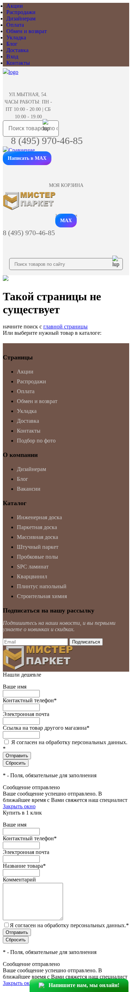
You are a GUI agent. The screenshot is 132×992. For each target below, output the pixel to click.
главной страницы (65, 326)
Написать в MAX (27, 158)
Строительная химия (42, 596)
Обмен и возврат (26, 31)
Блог (12, 44)
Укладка (16, 37)
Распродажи (21, 12)
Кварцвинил (32, 576)
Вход (12, 56)
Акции (14, 6)
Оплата (15, 25)
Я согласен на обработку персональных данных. (69, 925)
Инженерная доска (39, 517)
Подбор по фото (36, 441)
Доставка (17, 50)
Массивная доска (37, 537)
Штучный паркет (37, 547)
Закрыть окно (19, 806)
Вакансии (28, 489)
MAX (66, 220)
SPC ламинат (33, 567)
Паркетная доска (37, 527)
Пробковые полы (37, 557)
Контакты (18, 63)
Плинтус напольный (42, 586)
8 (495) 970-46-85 (47, 140)
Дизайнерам (21, 18)
